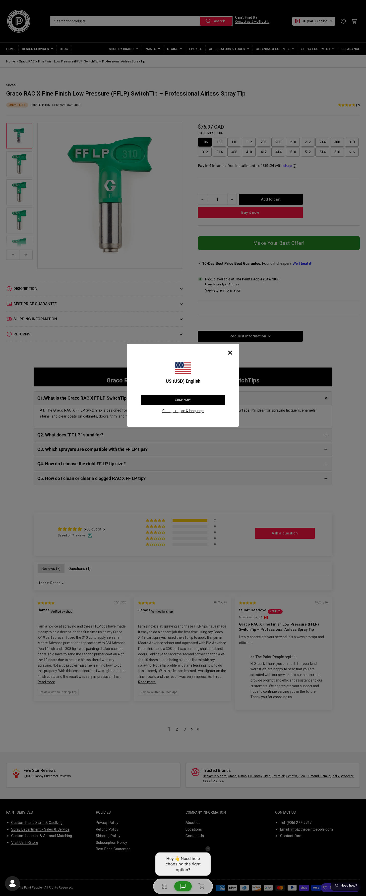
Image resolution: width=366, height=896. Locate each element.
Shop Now (183, 400)
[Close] (230, 353)
